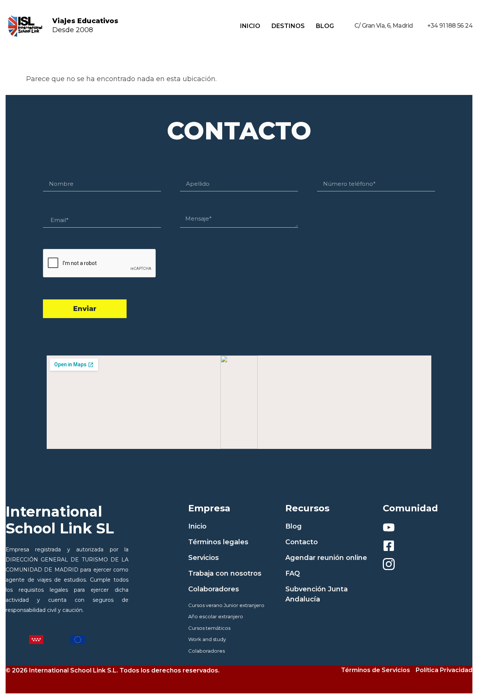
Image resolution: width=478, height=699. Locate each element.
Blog (325, 26)
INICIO (250, 26)
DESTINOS (288, 26)
